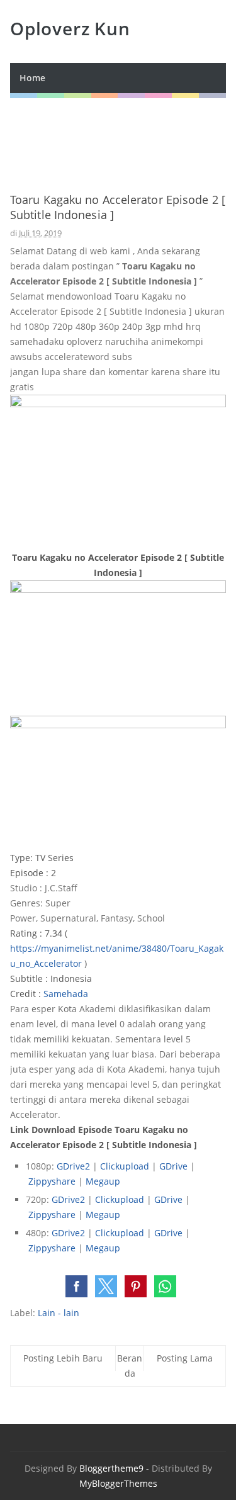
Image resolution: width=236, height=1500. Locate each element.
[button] (76, 1286)
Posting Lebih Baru (63, 1358)
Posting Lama (185, 1358)
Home (32, 78)
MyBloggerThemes (118, 1483)
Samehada (65, 994)
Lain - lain (58, 1313)
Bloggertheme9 (111, 1468)
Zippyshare (52, 1181)
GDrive (173, 1166)
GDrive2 (73, 1166)
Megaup (103, 1181)
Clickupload (124, 1166)
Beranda (129, 1365)
